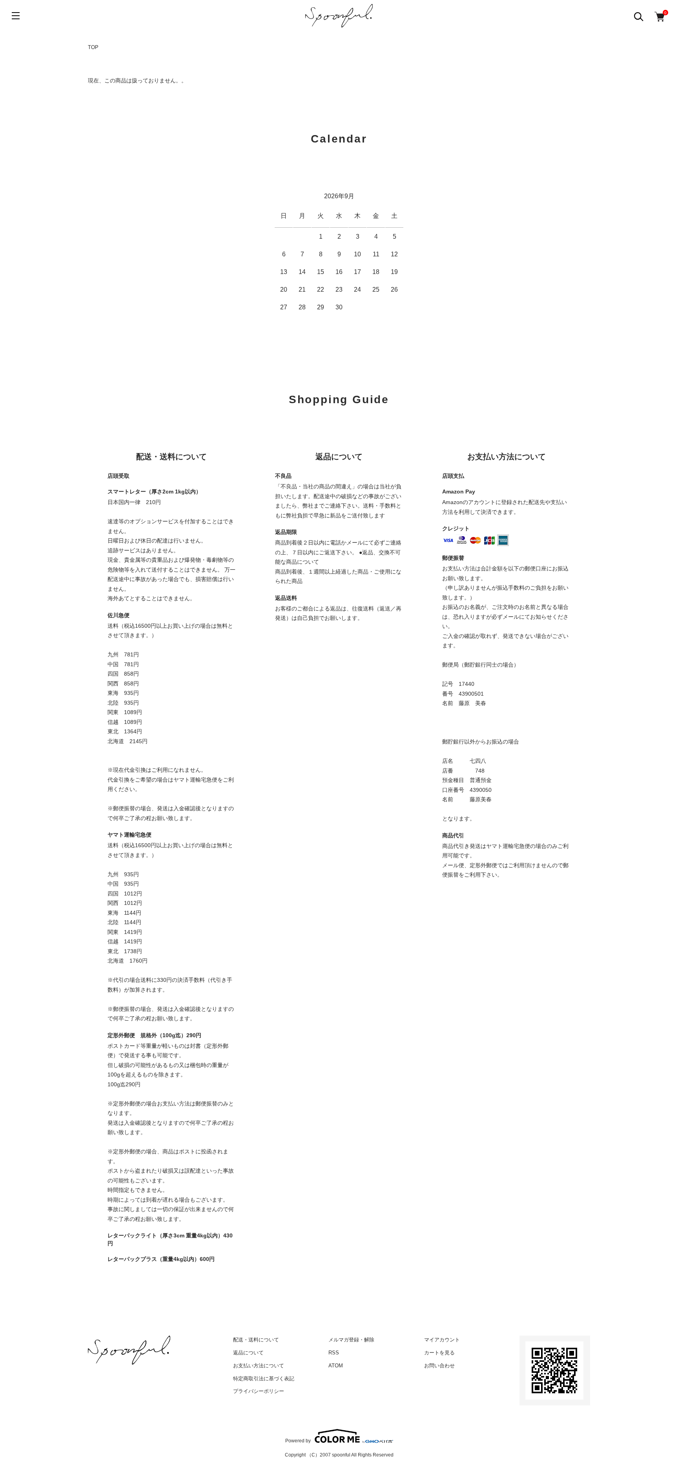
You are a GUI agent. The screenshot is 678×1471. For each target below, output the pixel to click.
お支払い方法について (258, 1366)
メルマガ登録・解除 (351, 1340)
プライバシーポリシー (258, 1391)
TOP (93, 47)
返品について (248, 1353)
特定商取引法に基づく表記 (263, 1378)
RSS (333, 1353)
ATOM (335, 1366)
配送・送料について (256, 1340)
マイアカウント (442, 1340)
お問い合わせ (439, 1366)
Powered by (298, 1440)
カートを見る (439, 1353)
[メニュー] (15, 15)
